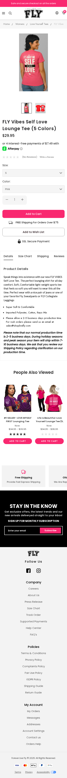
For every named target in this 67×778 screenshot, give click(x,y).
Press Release (33, 602)
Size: (5, 165)
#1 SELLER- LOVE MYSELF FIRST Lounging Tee (17, 419)
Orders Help (33, 744)
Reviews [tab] (59, 256)
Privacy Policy (33, 660)
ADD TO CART (17, 441)
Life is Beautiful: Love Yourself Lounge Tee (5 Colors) (49, 419)
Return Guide (33, 692)
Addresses (33, 724)
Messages (33, 717)
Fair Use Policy (33, 673)
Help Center (33, 628)
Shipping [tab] (43, 256)
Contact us (33, 737)
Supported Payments (33, 621)
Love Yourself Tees (39, 24)
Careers (33, 588)
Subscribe (50, 530)
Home (6, 24)
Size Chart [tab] (25, 256)
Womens (19, 24)
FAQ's (33, 634)
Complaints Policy (33, 666)
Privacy (29, 772)
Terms (18, 772)
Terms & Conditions (33, 653)
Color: (6, 181)
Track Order (33, 615)
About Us (33, 595)
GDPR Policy (33, 679)
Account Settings (33, 731)
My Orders (33, 711)
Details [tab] (8, 256)
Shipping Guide (33, 686)
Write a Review (47, 157)
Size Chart (33, 608)
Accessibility (43, 772)
